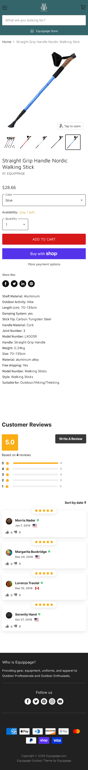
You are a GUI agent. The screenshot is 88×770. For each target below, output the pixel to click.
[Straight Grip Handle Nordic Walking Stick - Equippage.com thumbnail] (9, 142)
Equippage (16, 173)
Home (6, 42)
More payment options (44, 264)
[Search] (80, 20)
